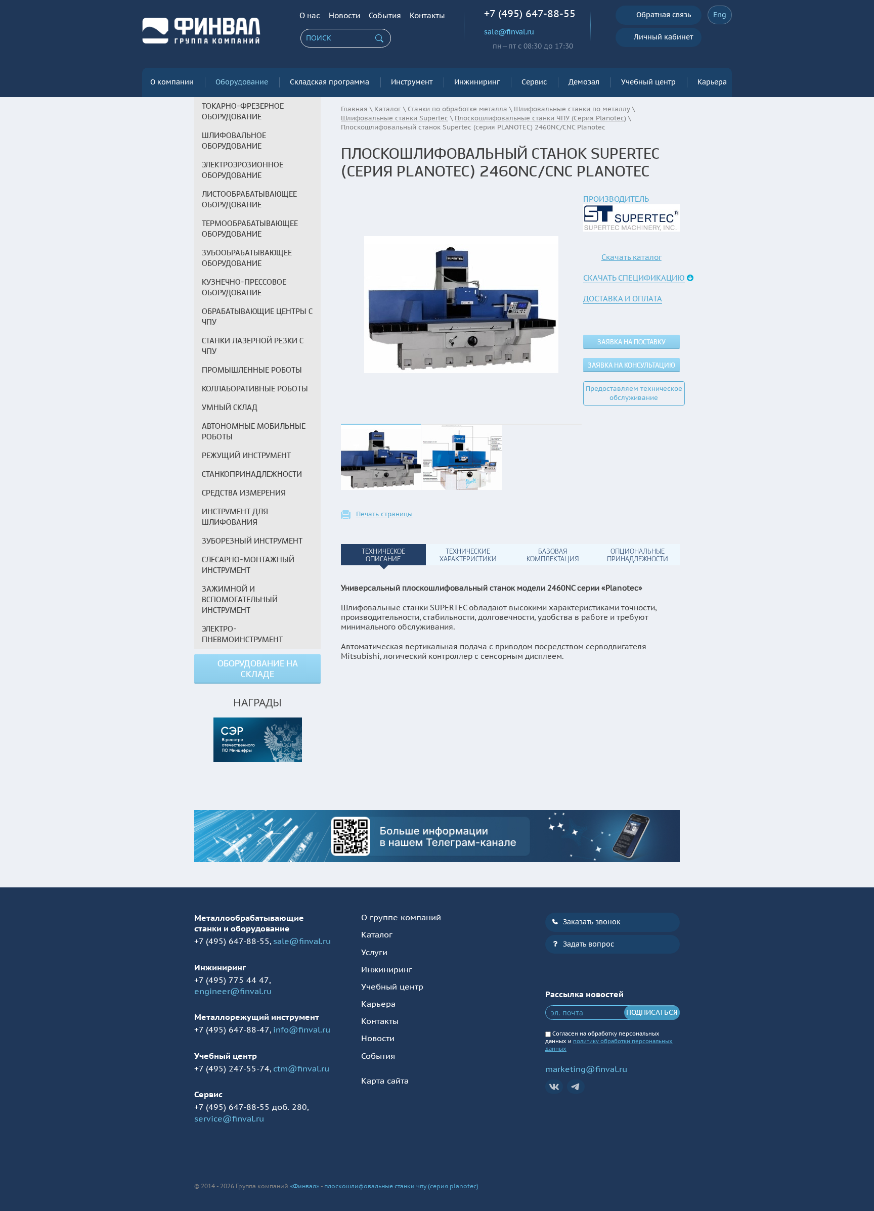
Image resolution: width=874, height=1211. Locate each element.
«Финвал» (304, 1186)
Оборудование (241, 81)
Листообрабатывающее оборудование (249, 199)
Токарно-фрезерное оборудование (243, 111)
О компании (172, 81)
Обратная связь (663, 14)
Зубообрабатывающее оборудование (247, 258)
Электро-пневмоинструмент (242, 634)
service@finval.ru (229, 1118)
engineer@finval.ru (233, 991)
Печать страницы (384, 514)
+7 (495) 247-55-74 (232, 1068)
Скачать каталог (631, 257)
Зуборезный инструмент (252, 541)
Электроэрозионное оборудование (242, 170)
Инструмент (411, 81)
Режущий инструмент (246, 455)
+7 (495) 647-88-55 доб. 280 (250, 1107)
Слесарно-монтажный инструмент (248, 565)
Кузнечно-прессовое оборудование (244, 287)
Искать (379, 38)
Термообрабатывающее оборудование (250, 229)
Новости (344, 15)
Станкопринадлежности (252, 474)
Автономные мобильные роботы (253, 431)
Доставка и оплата (622, 298)
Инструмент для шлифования (235, 517)
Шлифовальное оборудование (234, 141)
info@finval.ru (301, 1029)
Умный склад (229, 407)
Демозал (584, 81)
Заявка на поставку (631, 342)
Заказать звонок (592, 921)
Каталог (376, 934)
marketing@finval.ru (586, 1069)
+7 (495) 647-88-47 (232, 1029)
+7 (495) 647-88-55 (530, 13)
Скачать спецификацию (634, 278)
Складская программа (329, 81)
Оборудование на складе (257, 669)
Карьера (712, 81)
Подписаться (652, 1012)
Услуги (374, 952)
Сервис (534, 81)
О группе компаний (401, 917)
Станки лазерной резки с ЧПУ (252, 346)
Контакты (427, 15)
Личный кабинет (663, 36)
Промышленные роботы (252, 370)
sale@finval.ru (509, 31)
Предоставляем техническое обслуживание (634, 393)
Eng (719, 14)
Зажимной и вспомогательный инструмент (240, 600)
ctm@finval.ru (301, 1068)
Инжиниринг (477, 81)
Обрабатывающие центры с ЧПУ (257, 317)
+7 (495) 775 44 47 (231, 980)
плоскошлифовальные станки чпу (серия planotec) (401, 1186)
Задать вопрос (588, 944)
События (385, 15)
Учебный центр (648, 81)
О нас (309, 15)
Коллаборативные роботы (255, 388)
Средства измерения (244, 493)
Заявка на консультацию (631, 365)
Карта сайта (385, 1080)
